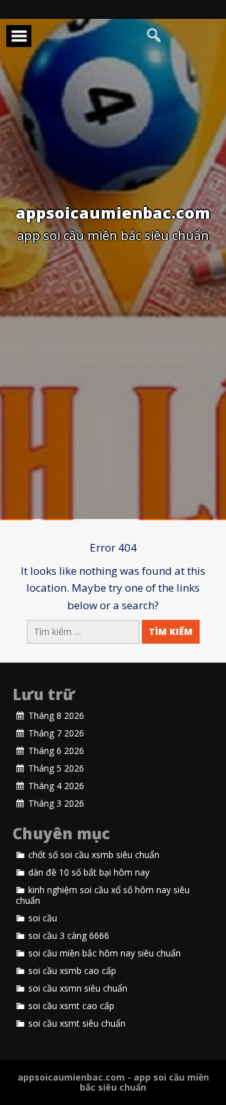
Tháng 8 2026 (56, 715)
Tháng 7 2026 (56, 733)
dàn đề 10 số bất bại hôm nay (88, 872)
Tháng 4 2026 (56, 786)
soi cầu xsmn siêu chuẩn (77, 988)
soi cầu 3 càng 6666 (68, 935)
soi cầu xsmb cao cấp (72, 971)
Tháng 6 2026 (56, 751)
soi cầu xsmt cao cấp (71, 1006)
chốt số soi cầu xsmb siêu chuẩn (93, 855)
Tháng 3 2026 (56, 803)
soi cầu (42, 918)
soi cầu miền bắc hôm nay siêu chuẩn (104, 953)
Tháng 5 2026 (56, 768)
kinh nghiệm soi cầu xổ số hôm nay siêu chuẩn (103, 895)
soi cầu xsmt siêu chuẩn (77, 1023)
